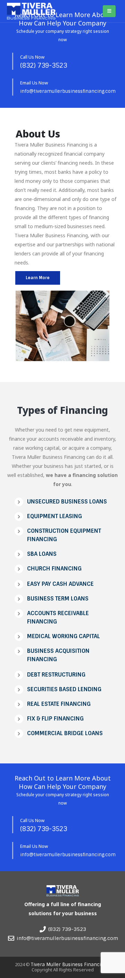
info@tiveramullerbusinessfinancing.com (68, 91)
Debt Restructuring (56, 674)
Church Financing (54, 568)
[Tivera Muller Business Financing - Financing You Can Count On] (31, 11)
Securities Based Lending (64, 689)
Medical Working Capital (63, 636)
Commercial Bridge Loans (65, 733)
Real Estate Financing (59, 704)
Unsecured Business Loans (67, 501)
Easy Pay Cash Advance (60, 584)
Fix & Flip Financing (55, 718)
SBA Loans (42, 554)
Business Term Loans (58, 598)
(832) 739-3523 (43, 65)
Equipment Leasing (54, 516)
